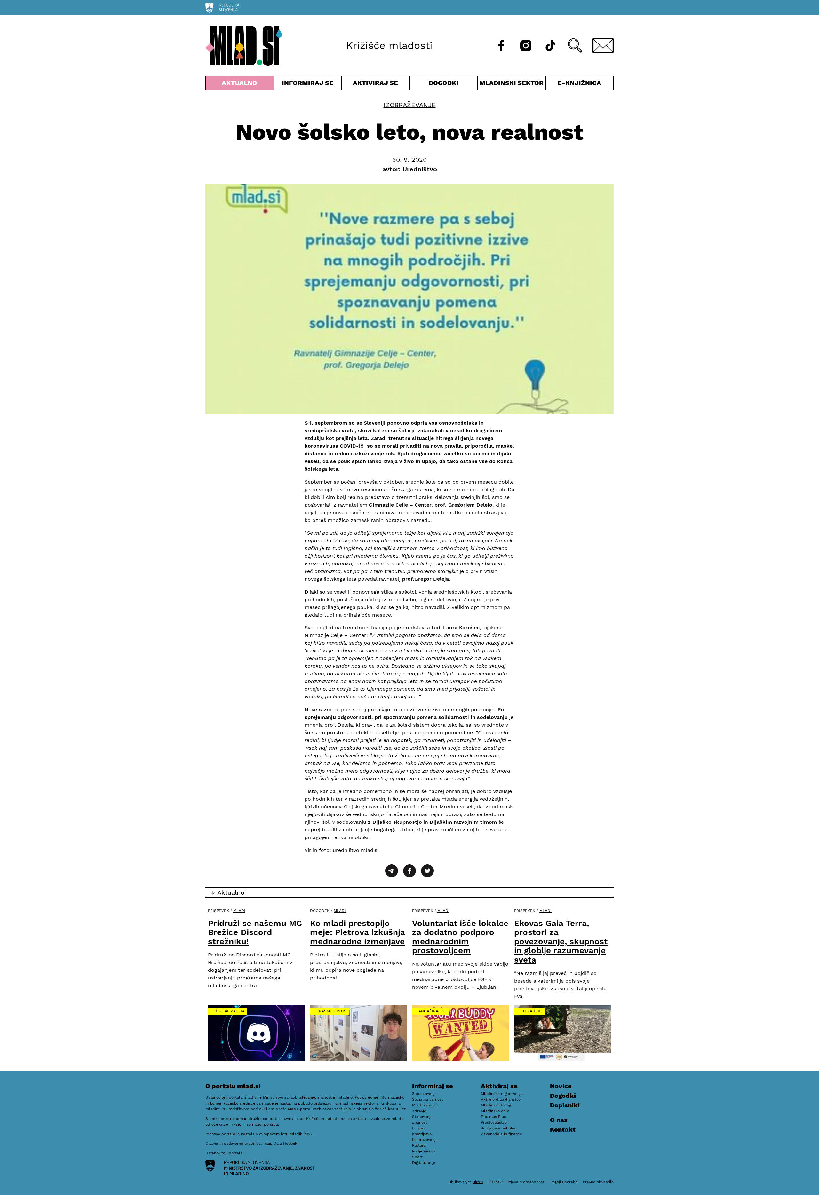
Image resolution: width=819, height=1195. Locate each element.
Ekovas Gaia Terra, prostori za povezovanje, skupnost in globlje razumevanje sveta (561, 941)
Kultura (419, 1145)
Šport (417, 1157)
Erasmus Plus (331, 1011)
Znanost (419, 1122)
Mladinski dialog (496, 1105)
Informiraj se (308, 84)
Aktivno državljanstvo (501, 1099)
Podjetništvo (423, 1151)
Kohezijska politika (498, 1128)
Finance (419, 1128)
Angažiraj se (432, 1011)
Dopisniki (565, 1105)
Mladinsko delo (495, 1111)
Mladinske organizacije (502, 1093)
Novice (561, 1086)
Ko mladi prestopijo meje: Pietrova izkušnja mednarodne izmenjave (357, 932)
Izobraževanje (410, 105)
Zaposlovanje (424, 1093)
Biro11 (478, 1182)
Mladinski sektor (511, 84)
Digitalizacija (229, 1011)
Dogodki (443, 83)
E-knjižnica (579, 83)
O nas (559, 1120)
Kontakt (563, 1129)
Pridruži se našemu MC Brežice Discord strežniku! (255, 932)
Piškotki (495, 1182)
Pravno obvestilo (598, 1182)
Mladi (239, 910)
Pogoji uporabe (564, 1182)
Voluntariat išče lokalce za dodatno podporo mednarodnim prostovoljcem (460, 936)
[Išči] (575, 45)
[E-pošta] (603, 45)
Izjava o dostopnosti (526, 1182)
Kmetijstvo (422, 1134)
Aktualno (241, 84)
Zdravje (419, 1111)
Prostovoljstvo (494, 1122)
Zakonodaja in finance (501, 1134)
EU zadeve (532, 1011)
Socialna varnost (427, 1099)
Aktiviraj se (376, 84)
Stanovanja (422, 1116)
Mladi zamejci (425, 1105)
